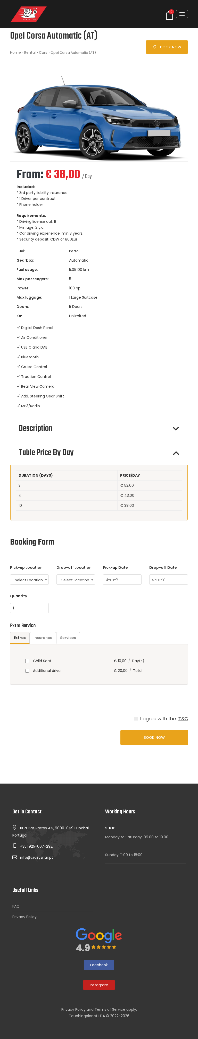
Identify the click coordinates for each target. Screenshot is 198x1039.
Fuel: (20, 251)
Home (15, 52)
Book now (154, 737)
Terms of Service (110, 1009)
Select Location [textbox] (29, 580)
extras (20, 637)
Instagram (99, 985)
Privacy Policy (24, 916)
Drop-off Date (163, 567)
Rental (30, 52)
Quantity (18, 596)
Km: (19, 315)
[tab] (20, 638)
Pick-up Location (26, 567)
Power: (22, 288)
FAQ (16, 906)
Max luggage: (29, 297)
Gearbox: (25, 260)
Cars (43, 52)
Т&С (183, 718)
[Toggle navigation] (182, 14)
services (68, 637)
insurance (43, 637)
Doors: (22, 306)
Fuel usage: (27, 269)
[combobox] (29, 579)
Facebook (99, 964)
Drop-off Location (74, 567)
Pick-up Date (115, 567)
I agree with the (158, 718)
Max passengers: (32, 278)
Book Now (170, 47)
